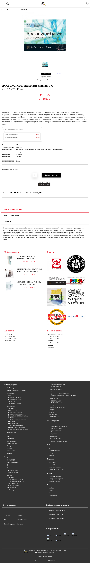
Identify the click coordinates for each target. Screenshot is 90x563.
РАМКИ (50, 473)
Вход (5, 519)
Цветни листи (11, 465)
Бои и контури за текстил (57, 407)
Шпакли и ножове (12, 443)
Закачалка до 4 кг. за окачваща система (26, 257)
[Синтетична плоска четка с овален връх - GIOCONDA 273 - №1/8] (9, 273)
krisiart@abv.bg (60, 510)
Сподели (47, 74)
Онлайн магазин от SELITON (45, 561)
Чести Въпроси (9, 524)
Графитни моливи (13, 472)
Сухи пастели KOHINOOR (16, 481)
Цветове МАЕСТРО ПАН (15, 397)
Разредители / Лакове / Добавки (16, 390)
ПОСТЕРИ (53, 462)
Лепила (52, 455)
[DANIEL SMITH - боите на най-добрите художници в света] (76, 264)
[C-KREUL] (56, 297)
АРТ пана (52, 464)
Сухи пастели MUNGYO (15, 479)
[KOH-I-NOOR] (56, 317)
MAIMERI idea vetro (57, 403)
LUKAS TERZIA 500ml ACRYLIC (18, 429)
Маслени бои (10, 393)
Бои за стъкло (54, 398)
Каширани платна (56, 430)
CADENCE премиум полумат (17, 420)
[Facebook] (49, 523)
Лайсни (52, 488)
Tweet (59, 74)
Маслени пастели (13, 483)
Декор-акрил (11, 421)
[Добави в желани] (84, 168)
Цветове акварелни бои (58, 384)
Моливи (9, 468)
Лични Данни (22, 519)
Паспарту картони (55, 481)
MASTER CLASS (13, 395)
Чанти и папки (11, 450)
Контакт (20, 515)
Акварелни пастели (13, 485)
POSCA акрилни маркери (15, 425)
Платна (52, 424)
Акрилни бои (11, 406)
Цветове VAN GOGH (14, 399)
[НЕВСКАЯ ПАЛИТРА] (76, 317)
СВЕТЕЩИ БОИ (55, 417)
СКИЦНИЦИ (24, 9)
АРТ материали (53, 421)
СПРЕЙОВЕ (53, 414)
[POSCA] (76, 281)
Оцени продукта (46, 76)
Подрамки (54, 434)
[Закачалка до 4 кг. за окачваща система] (9, 260)
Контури (53, 405)
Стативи (9, 448)
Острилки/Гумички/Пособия (58, 441)
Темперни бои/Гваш (55, 389)
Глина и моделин (55, 450)
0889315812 (60, 514)
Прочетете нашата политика (45, 552)
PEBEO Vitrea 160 (56, 401)
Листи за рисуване (12, 462)
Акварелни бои (11, 432)
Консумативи (53, 495)
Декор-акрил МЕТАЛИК (15, 423)
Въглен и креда (11, 487)
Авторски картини (55, 467)
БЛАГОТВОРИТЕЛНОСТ (57, 469)
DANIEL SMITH (56, 386)
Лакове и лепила (11, 441)
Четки (8, 436)
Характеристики (11, 215)
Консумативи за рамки (56, 479)
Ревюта (7, 221)
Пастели (9, 475)
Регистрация (21, 511)
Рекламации (8, 515)
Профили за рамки (55, 476)
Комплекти (11, 401)
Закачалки (53, 493)
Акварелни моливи (13, 470)
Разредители (10, 438)
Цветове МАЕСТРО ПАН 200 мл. (18, 416)
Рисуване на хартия (12, 9)
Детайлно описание (13, 209)
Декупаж (52, 448)
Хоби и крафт (52, 445)
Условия (20, 524)
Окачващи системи (54, 485)
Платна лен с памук (56, 428)
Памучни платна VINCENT (59, 426)
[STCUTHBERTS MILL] (56, 280)
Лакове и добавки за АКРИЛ (16, 427)
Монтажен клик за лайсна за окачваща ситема (29, 283)
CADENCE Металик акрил (16, 418)
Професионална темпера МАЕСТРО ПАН (63, 395)
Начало (3, 9)
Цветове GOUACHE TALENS (60, 394)
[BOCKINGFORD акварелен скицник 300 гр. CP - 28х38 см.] (45, 57)
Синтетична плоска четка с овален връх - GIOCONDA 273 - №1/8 (29, 270)
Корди (51, 490)
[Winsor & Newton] (76, 297)
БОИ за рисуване (10, 385)
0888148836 (60, 518)
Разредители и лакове (14, 403)
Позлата (52, 412)
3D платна (54, 432)
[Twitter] (54, 523)
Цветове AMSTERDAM (15, 412)
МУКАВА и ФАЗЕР (55, 438)
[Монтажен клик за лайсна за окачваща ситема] (9, 286)
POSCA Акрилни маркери (14, 388)
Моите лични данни (45, 556)
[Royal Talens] (56, 264)
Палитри (9, 446)
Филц (51, 453)
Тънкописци (53, 436)
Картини (50, 459)
